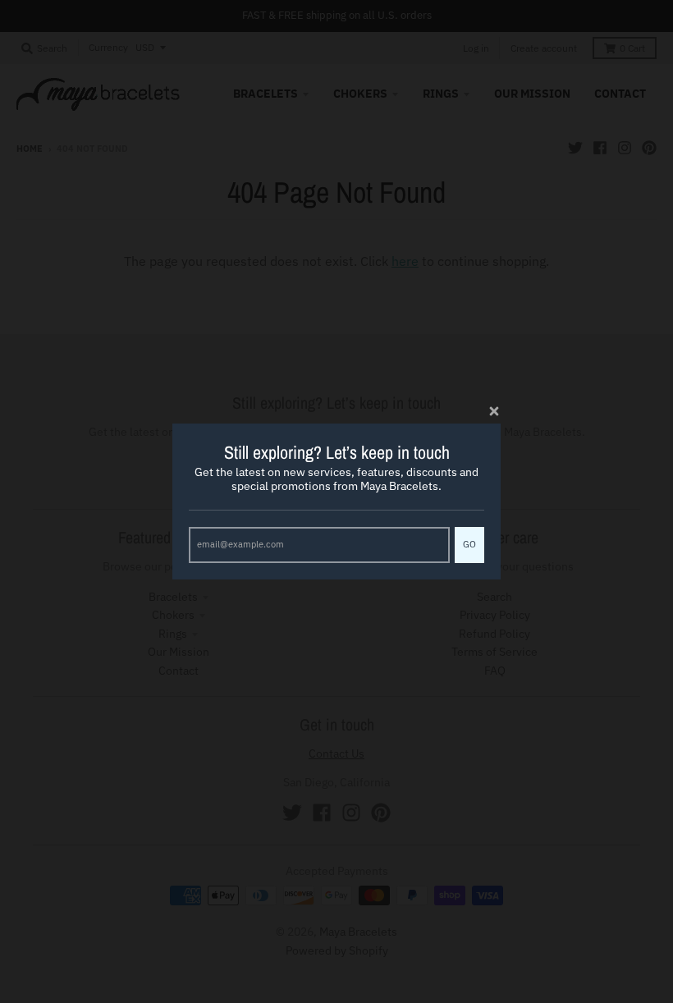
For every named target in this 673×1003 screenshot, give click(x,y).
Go (469, 544)
